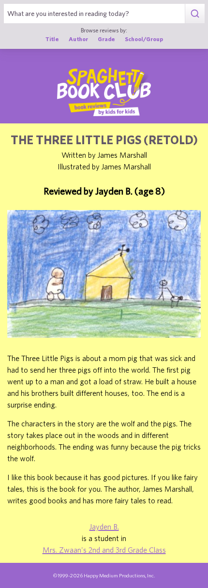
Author (78, 38)
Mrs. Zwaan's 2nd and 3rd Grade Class (104, 549)
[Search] (195, 13)
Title (52, 38)
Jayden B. (104, 526)
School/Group (144, 38)
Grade (106, 38)
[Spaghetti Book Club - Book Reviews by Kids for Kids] (104, 92)
